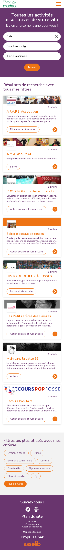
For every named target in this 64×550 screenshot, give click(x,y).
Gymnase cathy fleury (20, 460)
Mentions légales (32, 531)
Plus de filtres (15, 483)
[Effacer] (56, 36)
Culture (45, 460)
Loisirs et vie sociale (21, 291)
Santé (13, 166)
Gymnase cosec (16, 453)
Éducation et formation (23, 129)
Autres (14, 376)
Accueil (32, 521)
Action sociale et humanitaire (26, 209)
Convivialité (14, 468)
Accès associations (32, 526)
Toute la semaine (17, 56)
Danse (37, 453)
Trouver (32, 67)
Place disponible (17, 476)
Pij (35, 476)
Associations (32, 524)
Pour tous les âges (18, 46)
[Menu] (58, 4)
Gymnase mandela (39, 468)
